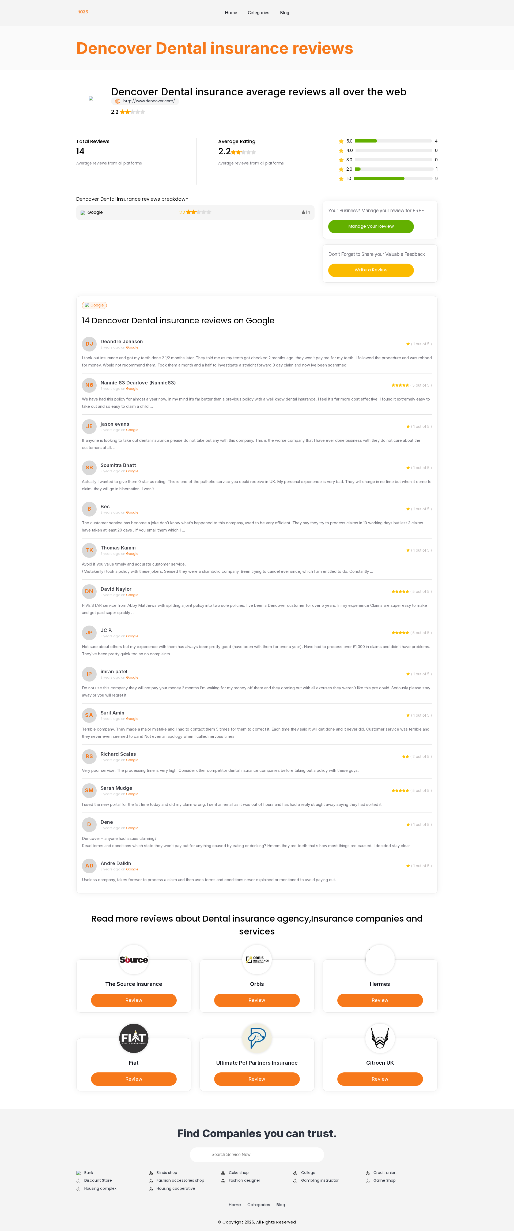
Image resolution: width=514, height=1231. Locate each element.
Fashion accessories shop (180, 1180)
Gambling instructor (320, 1180)
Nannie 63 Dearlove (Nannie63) (138, 383)
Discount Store (98, 1180)
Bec (105, 506)
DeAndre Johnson (122, 341)
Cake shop (239, 1172)
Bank (88, 1172)
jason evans (115, 424)
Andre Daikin (116, 863)
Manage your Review (371, 226)
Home (231, 12)
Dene (107, 822)
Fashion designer (244, 1180)
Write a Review (371, 270)
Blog (284, 12)
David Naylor (116, 589)
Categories (258, 12)
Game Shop (384, 1180)
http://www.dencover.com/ (148, 101)
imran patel (114, 671)
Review (133, 1000)
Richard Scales (118, 754)
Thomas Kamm (118, 548)
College (308, 1172)
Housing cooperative (176, 1188)
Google (97, 305)
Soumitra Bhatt (118, 465)
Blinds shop (167, 1172)
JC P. (106, 630)
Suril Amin (112, 713)
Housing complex (100, 1188)
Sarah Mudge (116, 788)
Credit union (384, 1172)
